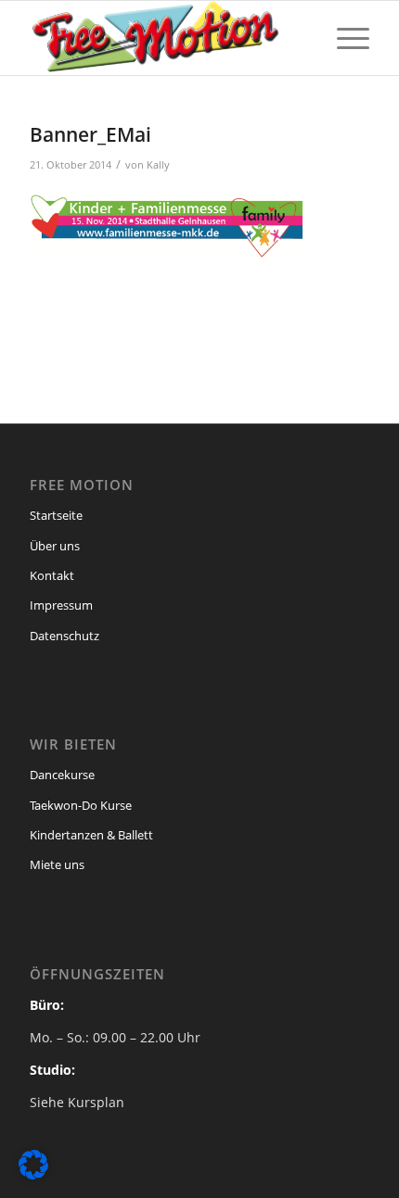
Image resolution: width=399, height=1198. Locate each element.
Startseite (56, 515)
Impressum (61, 605)
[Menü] (343, 38)
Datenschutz (64, 635)
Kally (158, 164)
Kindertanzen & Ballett (91, 834)
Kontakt (52, 575)
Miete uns (57, 864)
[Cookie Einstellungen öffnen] (33, 1174)
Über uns (55, 545)
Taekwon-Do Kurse (81, 805)
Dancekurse (62, 774)
